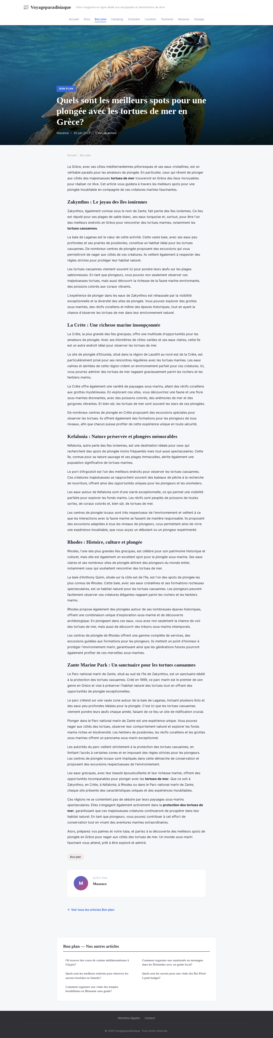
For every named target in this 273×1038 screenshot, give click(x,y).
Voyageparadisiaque (47, 7)
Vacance (183, 19)
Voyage (199, 19)
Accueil (74, 19)
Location (150, 19)
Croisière (134, 19)
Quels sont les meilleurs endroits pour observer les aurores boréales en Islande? (97, 975)
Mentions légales (129, 1018)
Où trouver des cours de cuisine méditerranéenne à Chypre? (97, 962)
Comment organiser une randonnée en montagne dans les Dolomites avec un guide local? (172, 962)
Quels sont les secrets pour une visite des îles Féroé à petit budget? (174, 975)
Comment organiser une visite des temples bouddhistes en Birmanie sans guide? (92, 989)
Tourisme (167, 19)
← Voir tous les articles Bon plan (90, 910)
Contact (150, 1018)
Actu (87, 19)
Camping (117, 19)
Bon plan (100, 19)
